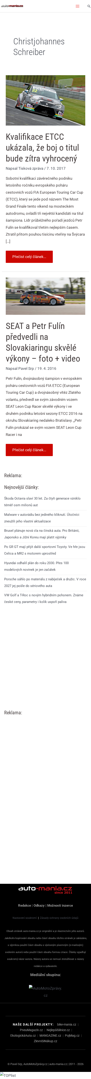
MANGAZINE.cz (50, 1035)
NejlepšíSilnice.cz (58, 1030)
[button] (89, 6)
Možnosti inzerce (60, 906)
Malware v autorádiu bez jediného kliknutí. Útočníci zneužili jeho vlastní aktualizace (41, 518)
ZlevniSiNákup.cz (45, 1041)
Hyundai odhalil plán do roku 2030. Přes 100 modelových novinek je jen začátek (36, 566)
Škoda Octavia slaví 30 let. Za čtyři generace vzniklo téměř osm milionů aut (42, 501)
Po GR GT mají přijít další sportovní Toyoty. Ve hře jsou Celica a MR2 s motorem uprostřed (44, 550)
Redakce (24, 906)
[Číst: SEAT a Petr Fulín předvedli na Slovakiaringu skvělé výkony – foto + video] (45, 295)
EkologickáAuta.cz (23, 1035)
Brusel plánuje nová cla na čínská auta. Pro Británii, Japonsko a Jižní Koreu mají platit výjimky (41, 534)
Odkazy (39, 906)
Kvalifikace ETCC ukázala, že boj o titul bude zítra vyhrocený (42, 148)
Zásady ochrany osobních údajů (59, 918)
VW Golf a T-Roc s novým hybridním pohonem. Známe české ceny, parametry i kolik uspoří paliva (43, 598)
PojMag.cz (72, 1035)
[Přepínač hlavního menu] (78, 6)
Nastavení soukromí (25, 918)
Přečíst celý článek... (29, 255)
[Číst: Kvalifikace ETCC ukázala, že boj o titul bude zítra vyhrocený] (45, 100)
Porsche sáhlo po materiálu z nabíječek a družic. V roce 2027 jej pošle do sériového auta (45, 582)
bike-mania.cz (66, 1024)
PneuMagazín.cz (31, 1030)
